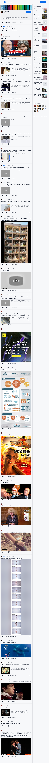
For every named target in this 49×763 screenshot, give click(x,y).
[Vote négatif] (6, 31)
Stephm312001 (9, 79)
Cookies (45, 116)
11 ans (12, 504)
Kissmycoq (8, 216)
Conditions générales (39, 116)
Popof (8, 480)
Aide (34, 116)
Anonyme (8, 148)
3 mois (11, 34)
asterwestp (9, 96)
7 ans (12, 679)
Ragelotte (8, 556)
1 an (12, 62)
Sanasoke (8, 432)
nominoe (8, 26)
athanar (8, 705)
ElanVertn (8, 62)
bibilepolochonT (9, 294)
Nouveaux (14, 22)
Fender (8, 367)
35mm (8, 662)
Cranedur (8, 721)
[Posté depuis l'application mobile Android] (10, 199)
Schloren (8, 199)
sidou (8, 34)
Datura (8, 113)
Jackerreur (8, 329)
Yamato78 (8, 268)
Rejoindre (29, 12)
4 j (11, 26)
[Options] (29, 31)
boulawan (8, 131)
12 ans (13, 329)
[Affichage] (2, 22)
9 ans (12, 640)
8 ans (12, 705)
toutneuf (8, 504)
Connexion (43, 2)
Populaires (7, 22)
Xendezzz (8, 640)
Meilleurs (21, 22)
